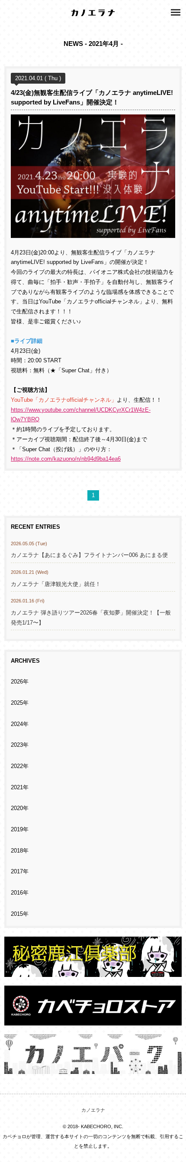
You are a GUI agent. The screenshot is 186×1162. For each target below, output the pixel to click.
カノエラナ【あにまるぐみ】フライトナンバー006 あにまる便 (92, 555)
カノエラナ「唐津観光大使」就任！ (56, 584)
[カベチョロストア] (93, 1020)
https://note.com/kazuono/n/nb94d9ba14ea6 (66, 459)
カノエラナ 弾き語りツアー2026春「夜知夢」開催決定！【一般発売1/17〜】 (91, 618)
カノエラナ (93, 1110)
